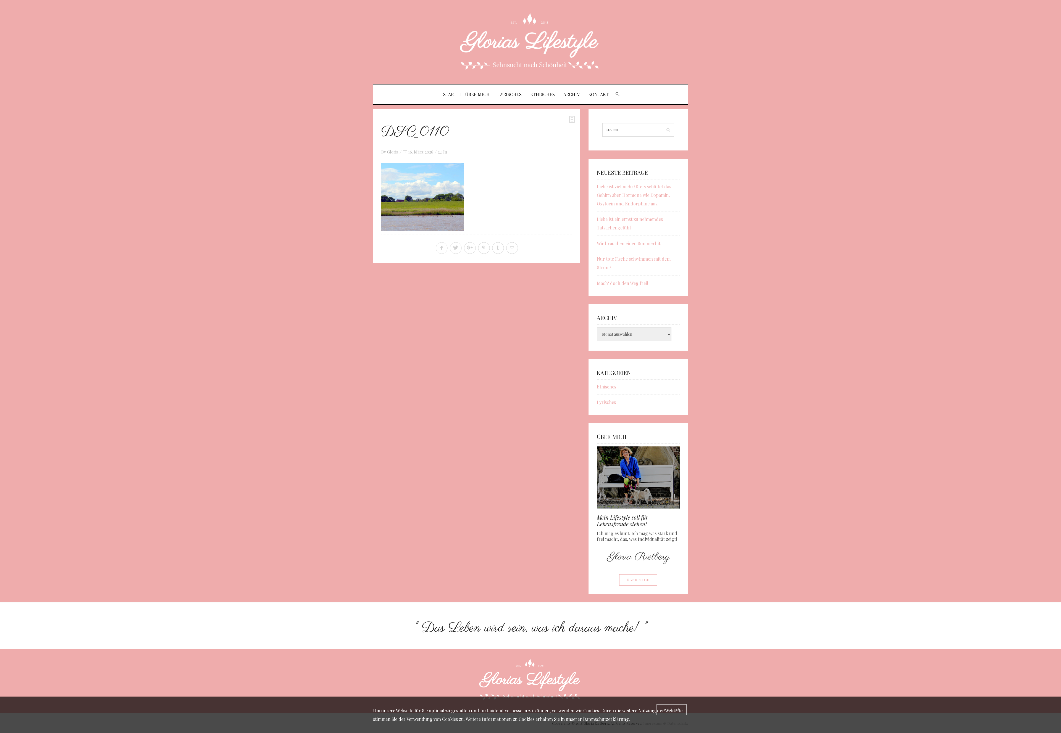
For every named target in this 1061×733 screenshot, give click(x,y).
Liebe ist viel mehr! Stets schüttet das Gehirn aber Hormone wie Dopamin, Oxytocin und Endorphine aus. (634, 195)
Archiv (571, 94)
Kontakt (598, 94)
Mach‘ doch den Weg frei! (622, 283)
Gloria (392, 152)
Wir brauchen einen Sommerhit (628, 243)
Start (449, 94)
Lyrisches (510, 94)
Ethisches (542, 94)
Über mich (477, 94)
